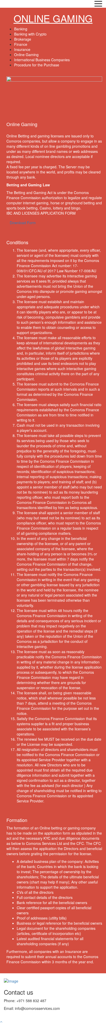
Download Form (23, 222)
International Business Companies (42, 59)
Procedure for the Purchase (36, 64)
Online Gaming (26, 54)
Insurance (22, 49)
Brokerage (22, 39)
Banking (20, 28)
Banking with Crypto (30, 34)
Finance (20, 44)
